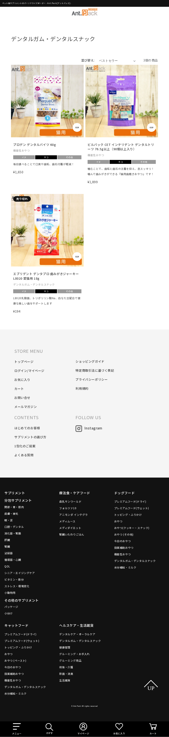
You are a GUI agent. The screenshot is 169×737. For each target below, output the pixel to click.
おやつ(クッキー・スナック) (131, 528)
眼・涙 (8, 520)
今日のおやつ (122, 541)
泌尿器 (8, 553)
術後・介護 (66, 667)
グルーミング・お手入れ (74, 654)
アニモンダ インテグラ (73, 514)
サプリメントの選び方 (30, 437)
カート (19, 388)
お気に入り (22, 379)
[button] (16, 729)
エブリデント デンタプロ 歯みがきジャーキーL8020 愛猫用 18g (46, 276)
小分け (8, 613)
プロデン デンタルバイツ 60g (34, 144)
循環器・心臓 (12, 559)
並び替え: (88, 60)
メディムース (67, 521)
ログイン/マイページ (29, 370)
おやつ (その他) (124, 534)
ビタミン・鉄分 (14, 579)
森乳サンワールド (70, 501)
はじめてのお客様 (27, 428)
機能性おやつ (122, 554)
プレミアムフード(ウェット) (131, 508)
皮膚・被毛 (11, 513)
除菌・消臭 (66, 673)
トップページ (24, 361)
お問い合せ (22, 397)
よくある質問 (24, 455)
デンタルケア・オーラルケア (77, 634)
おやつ (118, 521)
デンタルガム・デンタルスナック (135, 561)
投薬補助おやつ (124, 547)
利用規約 (81, 388)
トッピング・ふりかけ (128, 514)
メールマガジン (25, 406)
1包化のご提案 (24, 446)
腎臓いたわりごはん (71, 534)
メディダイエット (70, 528)
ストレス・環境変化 (16, 586)
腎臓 (7, 546)
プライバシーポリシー (91, 379)
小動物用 (9, 592)
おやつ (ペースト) (15, 660)
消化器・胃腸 (12, 533)
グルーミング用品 (70, 660)
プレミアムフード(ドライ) (130, 501)
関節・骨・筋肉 (14, 507)
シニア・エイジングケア (19, 573)
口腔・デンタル (14, 527)
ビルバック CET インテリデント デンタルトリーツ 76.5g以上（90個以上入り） (121, 146)
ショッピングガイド (89, 361)
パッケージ (11, 606)
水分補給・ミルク (125, 567)
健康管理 (64, 647)
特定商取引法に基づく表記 (94, 370)
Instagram (93, 428)
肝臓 (7, 540)
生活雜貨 (64, 680)
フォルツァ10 (67, 508)
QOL (7, 566)
